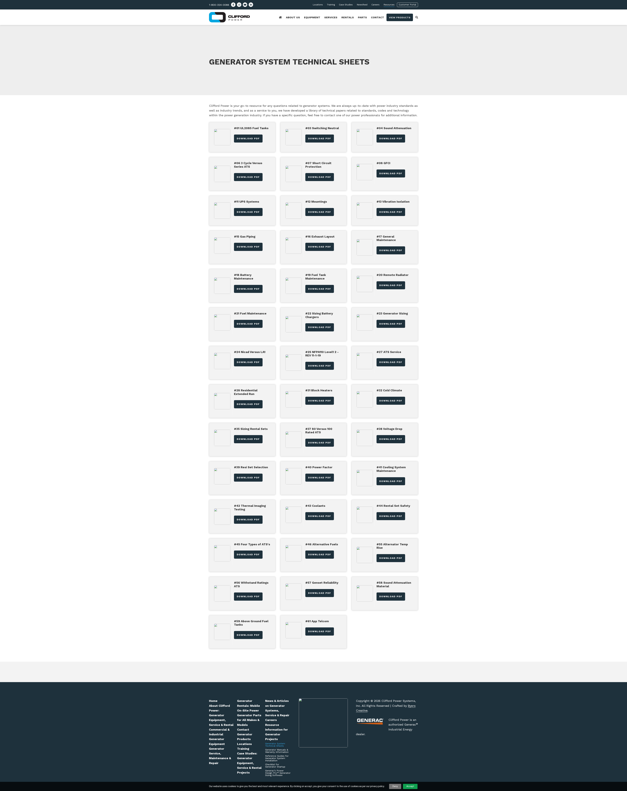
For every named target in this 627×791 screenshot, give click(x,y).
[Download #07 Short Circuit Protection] (293, 174)
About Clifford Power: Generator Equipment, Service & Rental (221, 715)
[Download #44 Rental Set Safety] (365, 514)
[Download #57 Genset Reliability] (293, 591)
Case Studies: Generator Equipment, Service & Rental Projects (249, 763)
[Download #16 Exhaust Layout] (293, 245)
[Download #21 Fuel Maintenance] (222, 322)
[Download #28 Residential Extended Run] (222, 401)
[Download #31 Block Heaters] (293, 399)
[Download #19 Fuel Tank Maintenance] (293, 285)
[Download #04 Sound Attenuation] (365, 137)
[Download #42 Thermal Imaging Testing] (222, 516)
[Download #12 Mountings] (293, 210)
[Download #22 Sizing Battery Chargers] (293, 324)
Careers (271, 720)
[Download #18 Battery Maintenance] (222, 285)
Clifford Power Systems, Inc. (233, 17)
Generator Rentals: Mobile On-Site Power (248, 705)
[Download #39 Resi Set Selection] (222, 476)
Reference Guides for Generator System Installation (277, 758)
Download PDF (248, 138)
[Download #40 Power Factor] (293, 476)
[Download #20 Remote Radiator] (365, 284)
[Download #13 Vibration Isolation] (365, 210)
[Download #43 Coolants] (293, 514)
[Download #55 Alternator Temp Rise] (365, 555)
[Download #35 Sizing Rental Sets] (222, 437)
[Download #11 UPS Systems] (222, 210)
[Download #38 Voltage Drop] (365, 437)
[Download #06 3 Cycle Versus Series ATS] (222, 174)
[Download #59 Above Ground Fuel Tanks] (222, 631)
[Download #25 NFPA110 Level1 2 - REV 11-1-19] (293, 362)
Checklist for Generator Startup (275, 765)
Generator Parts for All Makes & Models (249, 720)
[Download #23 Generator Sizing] (365, 322)
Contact (243, 729)
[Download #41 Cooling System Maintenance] (365, 478)
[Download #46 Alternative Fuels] (293, 553)
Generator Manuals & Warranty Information (277, 750)
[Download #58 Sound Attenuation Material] (365, 593)
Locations (244, 744)
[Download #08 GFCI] (365, 172)
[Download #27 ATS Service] (365, 361)
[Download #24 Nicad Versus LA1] (222, 361)
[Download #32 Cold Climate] (365, 399)
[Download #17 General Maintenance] (365, 247)
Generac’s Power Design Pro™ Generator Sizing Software (277, 772)
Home (213, 701)
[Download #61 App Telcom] (293, 630)
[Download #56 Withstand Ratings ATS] (222, 593)
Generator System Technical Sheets (275, 744)
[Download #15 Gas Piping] (222, 245)
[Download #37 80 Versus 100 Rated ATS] (293, 439)
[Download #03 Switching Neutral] (293, 137)
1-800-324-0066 (219, 4)
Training (243, 748)
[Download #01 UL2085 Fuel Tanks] (222, 137)
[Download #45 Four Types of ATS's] (222, 553)
